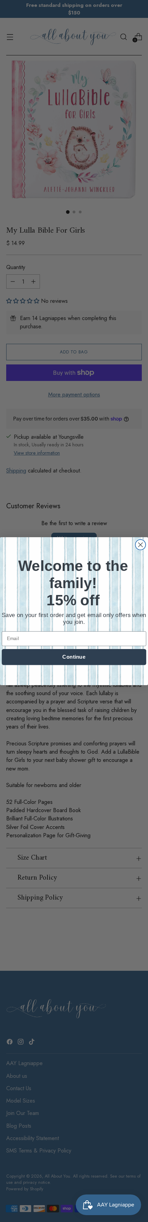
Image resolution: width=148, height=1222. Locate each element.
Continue (73, 657)
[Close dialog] (140, 544)
